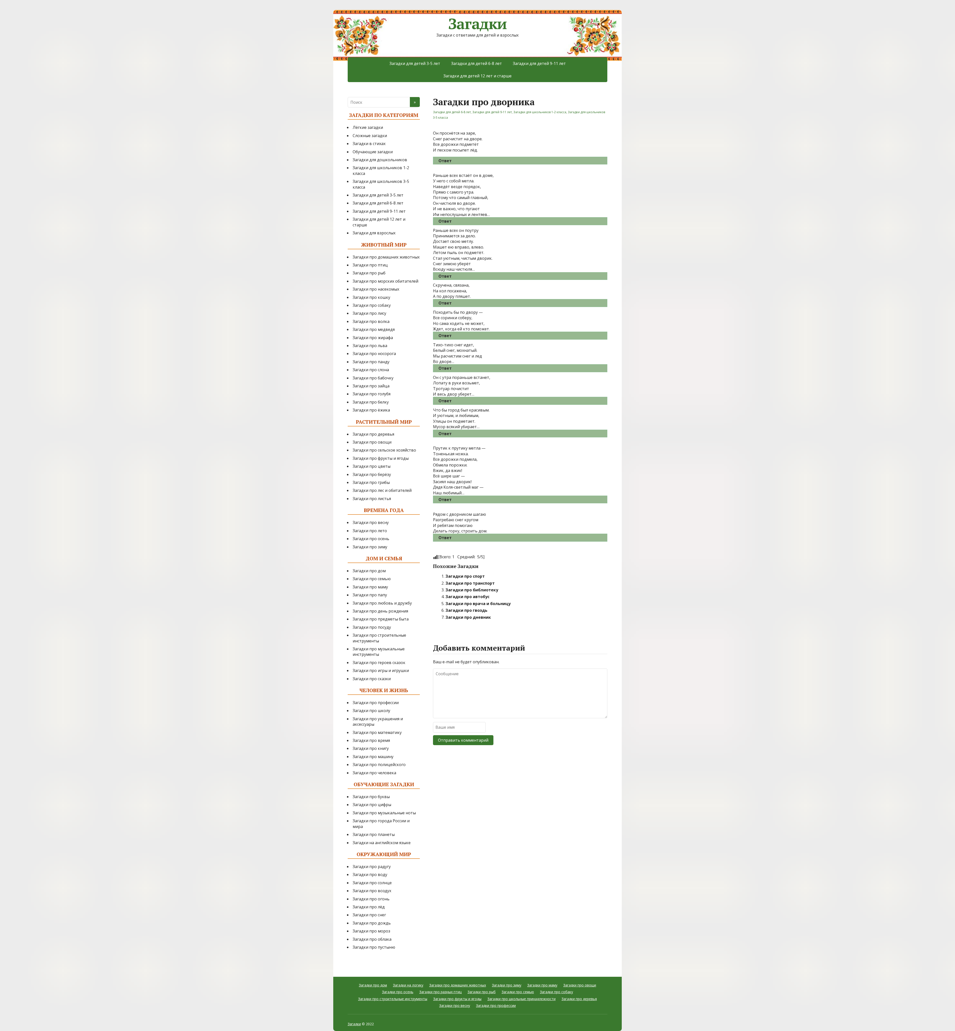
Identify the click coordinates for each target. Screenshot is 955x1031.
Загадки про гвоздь (466, 610)
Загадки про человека (374, 772)
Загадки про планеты (374, 834)
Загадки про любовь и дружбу (382, 603)
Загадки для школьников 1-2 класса (539, 112)
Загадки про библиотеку (471, 590)
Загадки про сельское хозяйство (384, 450)
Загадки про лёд (369, 907)
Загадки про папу (370, 595)
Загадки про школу (371, 710)
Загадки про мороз (371, 931)
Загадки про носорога (374, 353)
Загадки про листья (372, 498)
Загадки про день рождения (380, 611)
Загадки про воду (370, 874)
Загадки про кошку (371, 297)
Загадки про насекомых (376, 289)
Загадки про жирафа (373, 337)
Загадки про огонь (371, 899)
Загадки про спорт (465, 576)
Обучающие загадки (373, 152)
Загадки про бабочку (373, 378)
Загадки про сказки (372, 678)
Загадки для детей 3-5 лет (414, 63)
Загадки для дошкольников (380, 159)
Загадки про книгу (371, 748)
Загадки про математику (377, 732)
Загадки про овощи (372, 442)
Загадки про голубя (371, 394)
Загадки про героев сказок (379, 662)
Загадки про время (371, 740)
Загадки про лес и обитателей (382, 490)
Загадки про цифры (372, 804)
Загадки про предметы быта (381, 619)
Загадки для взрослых (374, 233)
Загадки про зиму (370, 547)
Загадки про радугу (372, 866)
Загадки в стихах (369, 143)
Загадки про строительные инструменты (392, 998)
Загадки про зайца (371, 386)
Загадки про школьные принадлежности (521, 998)
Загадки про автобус (467, 596)
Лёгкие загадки (368, 127)
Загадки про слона (371, 369)
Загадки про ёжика (371, 410)
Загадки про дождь (372, 923)
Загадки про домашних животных (386, 257)
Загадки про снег (369, 915)
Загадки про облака (372, 939)
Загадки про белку (371, 402)
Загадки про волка (371, 321)
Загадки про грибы (371, 482)
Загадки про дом (369, 570)
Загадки (477, 23)
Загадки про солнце (372, 882)
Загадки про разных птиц (440, 991)
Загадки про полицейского (379, 764)
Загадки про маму (370, 587)
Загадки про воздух (372, 890)
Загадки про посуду (372, 627)
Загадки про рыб (369, 273)
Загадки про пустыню (374, 947)
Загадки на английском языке (382, 842)
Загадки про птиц (370, 265)
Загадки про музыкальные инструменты (379, 651)
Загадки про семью (372, 578)
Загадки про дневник (468, 617)
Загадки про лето (370, 530)
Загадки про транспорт (470, 583)
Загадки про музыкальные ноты (384, 813)
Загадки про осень (371, 538)
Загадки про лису (369, 313)
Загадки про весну (371, 522)
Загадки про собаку (372, 305)
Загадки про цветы (371, 466)
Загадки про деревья (373, 434)
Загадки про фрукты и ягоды (381, 458)
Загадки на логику (408, 985)
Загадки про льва (370, 345)
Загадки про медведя (374, 329)
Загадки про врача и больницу (478, 603)
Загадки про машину (373, 756)
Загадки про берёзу (372, 474)
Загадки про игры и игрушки (381, 670)
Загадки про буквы (371, 796)
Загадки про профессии (376, 702)
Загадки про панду (371, 361)
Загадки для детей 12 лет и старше (477, 76)
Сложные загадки (370, 135)
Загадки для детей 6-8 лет (476, 63)
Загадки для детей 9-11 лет (539, 63)
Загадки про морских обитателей (385, 281)
